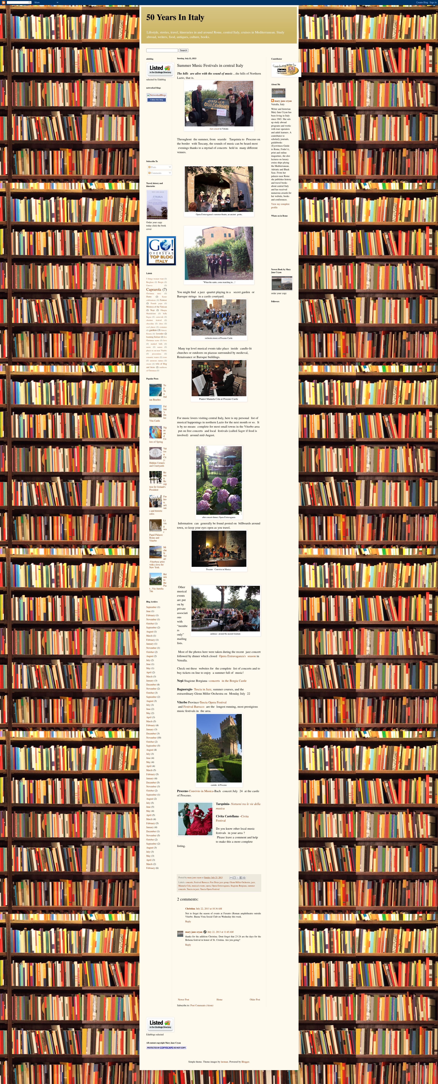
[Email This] (231, 877)
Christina (190, 908)
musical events (198, 885)
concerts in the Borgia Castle (228, 681)
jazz (253, 882)
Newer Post (183, 999)
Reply (188, 921)
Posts (153, 167)
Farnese (163, 300)
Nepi (152, 310)
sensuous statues (156, 360)
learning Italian (153, 336)
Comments (155, 173)
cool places (150, 327)
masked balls (156, 343)
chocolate (150, 323)
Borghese (150, 282)
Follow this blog (156, 100)
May (148, 668)
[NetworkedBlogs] (156, 95)
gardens (153, 330)
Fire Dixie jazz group (219, 882)
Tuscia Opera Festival (214, 702)
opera (208, 885)
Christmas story (153, 293)
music (148, 347)
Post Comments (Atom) (201, 1005)
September (151, 607)
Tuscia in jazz (193, 889)
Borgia (160, 282)
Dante (149, 296)
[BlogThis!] (234, 877)
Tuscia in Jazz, (203, 689)
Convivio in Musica (201, 791)
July (148, 660)
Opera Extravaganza (221, 885)
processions (156, 353)
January (150, 643)
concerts (189, 882)
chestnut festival (154, 320)
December (151, 684)
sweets (148, 363)
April (148, 672)
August (149, 631)
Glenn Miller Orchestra (240, 882)
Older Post (255, 999)
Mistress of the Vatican (156, 306)
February (150, 615)
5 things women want (155, 278)
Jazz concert (215, 128)
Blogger (245, 1061)
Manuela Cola (184, 885)
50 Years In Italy (175, 17)
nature (159, 347)
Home (219, 999)
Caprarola (153, 289)
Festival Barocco (193, 706)
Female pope (156, 303)
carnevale (159, 317)
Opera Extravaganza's (233, 656)
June (148, 611)
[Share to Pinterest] (244, 877)
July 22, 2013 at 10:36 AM (209, 908)
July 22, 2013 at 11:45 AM (220, 931)
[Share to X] (237, 877)
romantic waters (152, 357)
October (150, 623)
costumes (163, 327)
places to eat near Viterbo (156, 350)
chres (161, 323)
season (252, 656)
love (165, 340)
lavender (160, 333)
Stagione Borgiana (239, 885)
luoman (224, 1061)
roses (165, 357)
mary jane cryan (193, 932)
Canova (149, 285)
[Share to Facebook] (241, 877)
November (151, 619)
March (149, 635)
